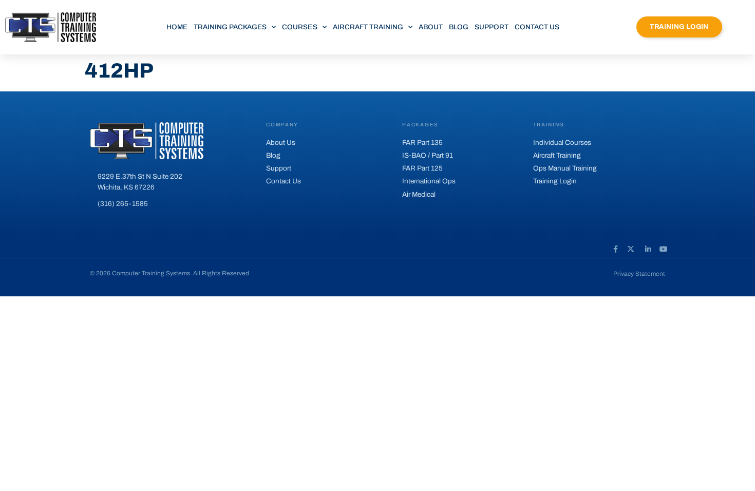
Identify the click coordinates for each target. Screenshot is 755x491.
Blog (458, 27)
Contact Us (537, 27)
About (431, 27)
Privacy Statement (639, 273)
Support (491, 27)
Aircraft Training (368, 27)
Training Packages (230, 27)
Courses (299, 27)
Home (176, 27)
